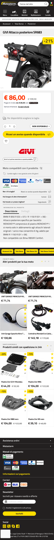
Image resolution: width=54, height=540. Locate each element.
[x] (9, 526)
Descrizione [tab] (11, 211)
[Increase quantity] (14, 126)
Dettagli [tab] (25, 211)
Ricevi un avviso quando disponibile (25, 134)
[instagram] (4, 526)
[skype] (13, 526)
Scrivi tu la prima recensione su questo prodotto (18, 159)
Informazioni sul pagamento (16, 474)
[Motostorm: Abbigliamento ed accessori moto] (9, 4)
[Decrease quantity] (5, 126)
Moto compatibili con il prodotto (20, 168)
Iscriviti (19, 513)
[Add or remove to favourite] (6, 141)
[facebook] (17, 526)
